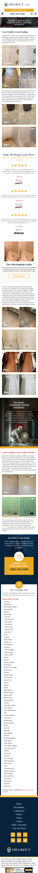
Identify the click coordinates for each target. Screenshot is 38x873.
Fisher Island (8, 639)
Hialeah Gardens (9, 662)
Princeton (7, 730)
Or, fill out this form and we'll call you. (19, 572)
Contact (19, 821)
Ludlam (6, 682)
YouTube (13, 840)
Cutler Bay (7, 632)
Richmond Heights (9, 738)
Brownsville (7, 614)
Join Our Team (19, 828)
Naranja (6, 703)
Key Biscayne (8, 677)
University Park (9, 768)
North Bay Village (9, 705)
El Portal (6, 637)
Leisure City (7, 680)
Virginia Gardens (9, 771)
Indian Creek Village (10, 667)
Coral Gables (8, 622)
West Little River (9, 776)
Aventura (7, 602)
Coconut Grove (8, 619)
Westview (7, 783)
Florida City (7, 642)
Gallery (19, 814)
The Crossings (8, 758)
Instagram (13, 834)
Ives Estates (7, 670)
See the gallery (19, 276)
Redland (6, 735)
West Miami (7, 778)
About (19, 818)
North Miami (8, 708)
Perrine (6, 725)
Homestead (7, 665)
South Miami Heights (10, 746)
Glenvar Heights (9, 650)
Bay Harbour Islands (10, 607)
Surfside (6, 751)
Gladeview (7, 647)
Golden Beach (8, 652)
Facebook (19, 834)
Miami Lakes (8, 695)
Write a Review (2, 14)
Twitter (25, 834)
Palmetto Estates (9, 723)
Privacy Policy (22, 861)
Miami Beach (8, 690)
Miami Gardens (8, 692)
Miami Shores (8, 698)
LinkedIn (19, 840)
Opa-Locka (7, 718)
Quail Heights (8, 733)
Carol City (7, 617)
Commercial (19, 811)
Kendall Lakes (8, 675)
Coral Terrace (8, 624)
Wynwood (7, 786)
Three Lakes (8, 763)
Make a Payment (19, 825)
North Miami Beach (10, 710)
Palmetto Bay (8, 720)
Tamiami (6, 756)
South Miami (8, 743)
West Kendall (8, 773)
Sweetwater (7, 753)
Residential (19, 807)
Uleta (5, 766)
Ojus (5, 713)
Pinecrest (6, 728)
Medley (6, 685)
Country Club (8, 627)
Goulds (6, 657)
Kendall (6, 672)
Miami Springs (8, 700)
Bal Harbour (8, 604)
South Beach (8, 740)
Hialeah (6, 660)
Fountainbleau (8, 644)
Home (19, 804)
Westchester (7, 781)
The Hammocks (9, 761)
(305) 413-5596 (17, 14)
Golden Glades (8, 655)
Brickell (6, 612)
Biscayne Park (8, 609)
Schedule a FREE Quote (19, 10)
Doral (5, 634)
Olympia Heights (9, 715)
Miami (6, 687)
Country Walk (8, 629)
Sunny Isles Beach (9, 748)
